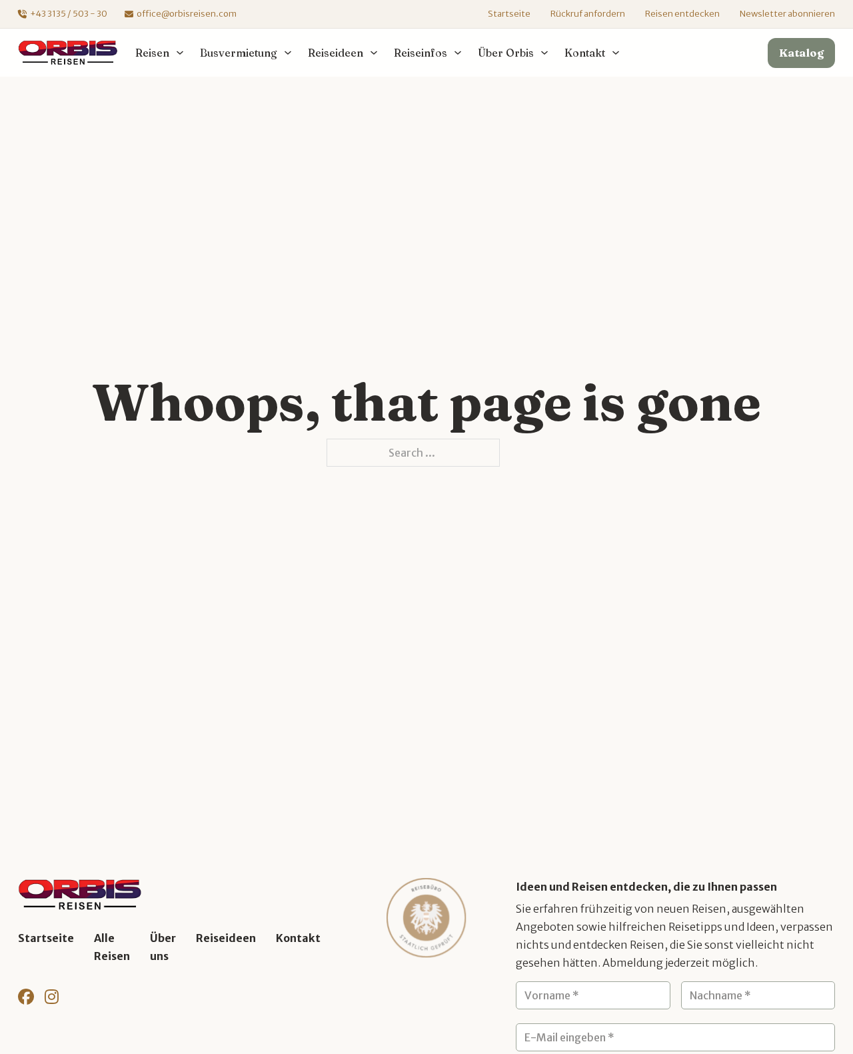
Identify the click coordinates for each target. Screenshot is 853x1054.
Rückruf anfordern (587, 13)
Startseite (509, 13)
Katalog (801, 52)
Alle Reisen (112, 947)
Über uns (163, 947)
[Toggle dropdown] (180, 53)
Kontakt (298, 938)
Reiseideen (226, 938)
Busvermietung (238, 52)
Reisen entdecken (682, 13)
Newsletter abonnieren (787, 13)
